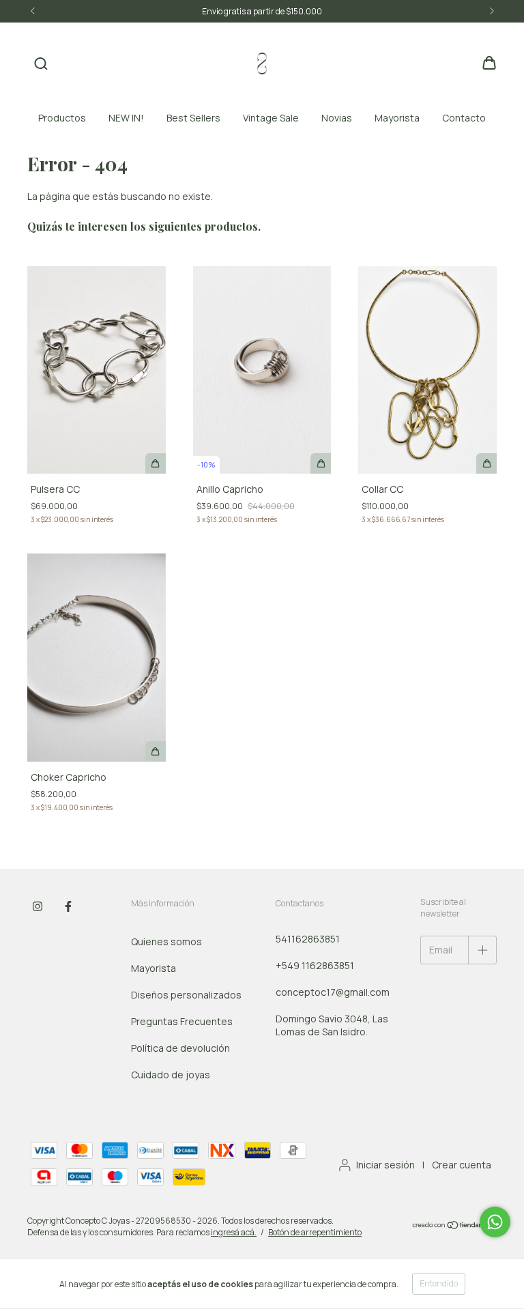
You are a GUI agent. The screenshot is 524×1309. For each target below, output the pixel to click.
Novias (336, 117)
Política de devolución (180, 1047)
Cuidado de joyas (170, 1074)
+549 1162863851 (315, 965)
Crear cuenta (461, 1164)
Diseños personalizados (186, 994)
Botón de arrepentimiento (315, 1232)
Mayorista (397, 117)
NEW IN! (126, 117)
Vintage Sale (271, 117)
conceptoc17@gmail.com (333, 992)
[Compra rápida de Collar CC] (486, 463)
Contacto (464, 117)
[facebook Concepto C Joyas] (68, 906)
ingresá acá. (234, 1232)
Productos (62, 117)
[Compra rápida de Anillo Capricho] (320, 463)
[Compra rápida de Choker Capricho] (155, 751)
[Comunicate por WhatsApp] (495, 1222)
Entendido (439, 1283)
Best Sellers (193, 117)
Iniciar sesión (385, 1164)
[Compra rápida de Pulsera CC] (155, 463)
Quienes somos (166, 941)
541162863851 (308, 938)
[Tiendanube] (454, 1227)
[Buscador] (41, 63)
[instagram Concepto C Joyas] (37, 906)
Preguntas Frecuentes (182, 1021)
